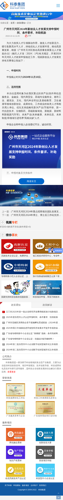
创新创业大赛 (45, 442)
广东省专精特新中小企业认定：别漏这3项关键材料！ (30, 338)
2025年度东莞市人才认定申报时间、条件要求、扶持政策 (32, 317)
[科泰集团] (12, 5)
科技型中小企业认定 (45, 478)
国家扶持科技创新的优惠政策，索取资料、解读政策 (24, 296)
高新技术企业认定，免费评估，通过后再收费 (21, 255)
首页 (13, 22)
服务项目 (25, 485)
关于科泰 (8, 485)
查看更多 (11, 371)
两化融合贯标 (15, 442)
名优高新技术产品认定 (15, 478)
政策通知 (21, 22)
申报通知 (16, 485)
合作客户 (34, 485)
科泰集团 (41, 489)
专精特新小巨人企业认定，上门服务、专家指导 (22, 276)
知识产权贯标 (15, 460)
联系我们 (42, 485)
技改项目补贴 (45, 460)
